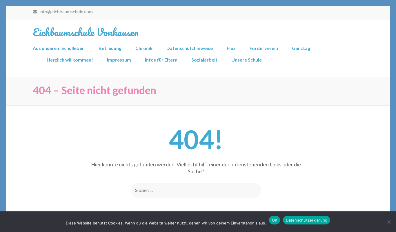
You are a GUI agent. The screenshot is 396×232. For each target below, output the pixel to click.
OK (274, 220)
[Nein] (389, 222)
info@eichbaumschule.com (66, 11)
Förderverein (264, 48)
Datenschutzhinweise (189, 48)
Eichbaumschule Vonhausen (86, 32)
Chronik (143, 48)
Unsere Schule (246, 59)
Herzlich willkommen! (70, 59)
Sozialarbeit (204, 59)
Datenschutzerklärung (306, 220)
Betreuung (110, 48)
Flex (231, 48)
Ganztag (301, 48)
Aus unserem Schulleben (59, 48)
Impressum (119, 59)
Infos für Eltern (161, 59)
